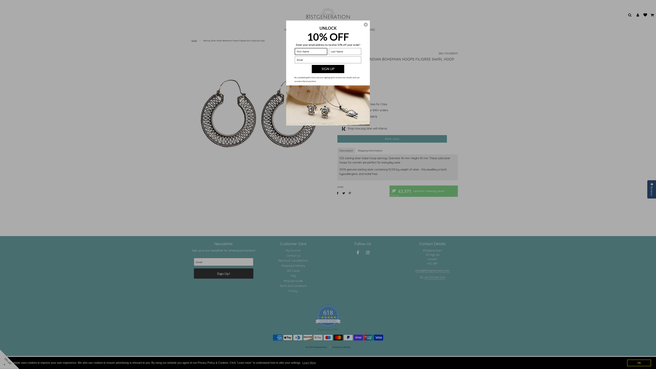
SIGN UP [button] (328, 69)
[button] (366, 25)
